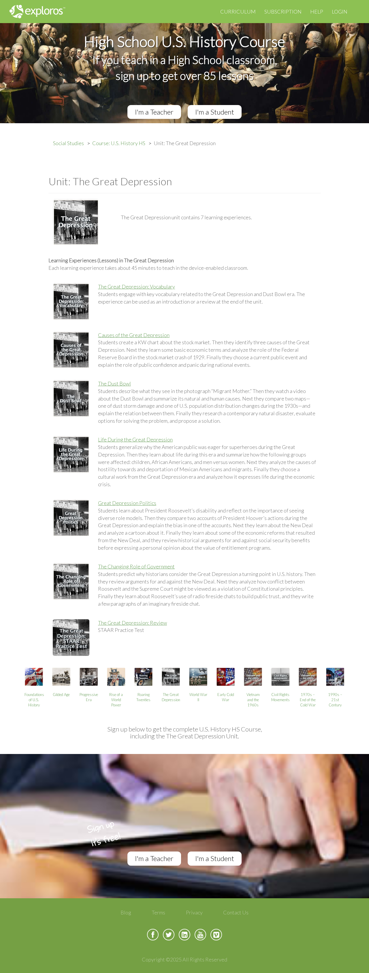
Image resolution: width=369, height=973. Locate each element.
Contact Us (235, 912)
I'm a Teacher (154, 112)
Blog (126, 912)
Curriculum (238, 11)
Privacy (194, 912)
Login (339, 11)
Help (316, 11)
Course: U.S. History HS (118, 143)
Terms (158, 912)
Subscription (283, 11)
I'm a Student (214, 112)
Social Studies (68, 143)
